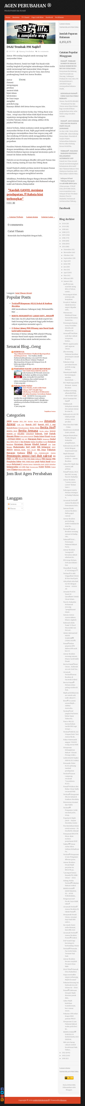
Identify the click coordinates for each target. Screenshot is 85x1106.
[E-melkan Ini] (8, 203)
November (68, 252)
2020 (64, 226)
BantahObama (12, 428)
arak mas (20, 425)
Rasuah (9, 464)
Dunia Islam (39, 436)
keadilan (39, 442)
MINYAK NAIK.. (20, 450)
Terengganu (34, 467)
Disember (67, 250)
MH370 (10, 450)
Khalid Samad (39, 444)
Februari (67, 278)
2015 (63, 241)
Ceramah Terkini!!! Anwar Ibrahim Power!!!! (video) (70, 935)
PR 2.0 (20, 459)
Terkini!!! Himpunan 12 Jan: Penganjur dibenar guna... (71, 856)
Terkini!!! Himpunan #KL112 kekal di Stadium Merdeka (71, 796)
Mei (65, 270)
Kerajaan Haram (22, 444)
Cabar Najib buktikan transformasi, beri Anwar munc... (69, 1006)
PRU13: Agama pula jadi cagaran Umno (70, 346)
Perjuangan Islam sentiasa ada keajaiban (70, 297)
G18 (23, 439)
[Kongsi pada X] (12, 203)
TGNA (47, 467)
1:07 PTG (12, 51)
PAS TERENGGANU (41, 453)
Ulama (14, 469)
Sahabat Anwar (28, 464)
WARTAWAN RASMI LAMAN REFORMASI (32, 369)
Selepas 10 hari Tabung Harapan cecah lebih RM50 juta (68, 180)
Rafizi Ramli (45, 461)
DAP (46, 434)
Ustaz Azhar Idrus (24, 470)
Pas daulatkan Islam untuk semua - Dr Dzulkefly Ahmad (71, 828)
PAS (29, 452)
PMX (13, 459)
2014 (63, 244)
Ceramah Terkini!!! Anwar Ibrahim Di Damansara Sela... (71, 502)
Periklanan (59, 17)
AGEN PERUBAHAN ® (27, 6)
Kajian (33, 442)
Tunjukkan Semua (50, 411)
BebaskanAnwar (23, 428)
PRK (25, 459)
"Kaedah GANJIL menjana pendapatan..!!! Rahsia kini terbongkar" (25, 194)
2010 (63, 1058)
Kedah (45, 442)
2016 (63, 238)
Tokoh (53, 467)
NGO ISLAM (31, 450)
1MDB (9, 421)
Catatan (12, 504)
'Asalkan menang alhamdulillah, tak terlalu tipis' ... (71, 393)
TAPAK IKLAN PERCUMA (68, 27)
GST (26, 439)
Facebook (49, 17)
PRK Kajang (47, 459)
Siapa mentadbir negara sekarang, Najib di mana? (70, 977)
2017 (63, 235)
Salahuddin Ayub (38, 464)
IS (19, 442)
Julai (65, 264)
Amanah (50, 421)
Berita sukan (44, 431)
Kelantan (52, 442)
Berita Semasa (28, 430)
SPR (20, 467)
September (68, 258)
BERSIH (53, 431)
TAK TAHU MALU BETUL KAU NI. (35, 371)
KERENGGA (19, 352)
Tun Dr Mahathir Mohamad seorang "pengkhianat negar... (69, 607)
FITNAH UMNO (14, 439)
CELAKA (20, 434)
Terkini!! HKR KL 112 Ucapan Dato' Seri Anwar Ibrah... (71, 734)
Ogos (66, 261)
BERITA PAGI (12, 431)
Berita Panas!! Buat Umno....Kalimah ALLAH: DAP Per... (70, 666)
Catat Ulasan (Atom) (23, 293)
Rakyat (53, 461)
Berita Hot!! (48, 427)
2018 (63, 232)
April (66, 273)
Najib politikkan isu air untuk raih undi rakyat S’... (71, 695)
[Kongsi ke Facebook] (14, 203)
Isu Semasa (25, 442)
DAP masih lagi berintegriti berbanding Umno (71, 943)
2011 (63, 1056)
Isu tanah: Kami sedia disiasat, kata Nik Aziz (69, 927)
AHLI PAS (23, 421)
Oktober (67, 255)
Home (8, 17)
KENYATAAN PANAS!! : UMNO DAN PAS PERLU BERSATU (69, 95)
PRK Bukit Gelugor (34, 459)
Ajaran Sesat (38, 421)
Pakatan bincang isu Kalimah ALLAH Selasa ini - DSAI (71, 985)
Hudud (53, 439)
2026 (64, 224)
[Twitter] (2, 1092)
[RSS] (2, 1100)
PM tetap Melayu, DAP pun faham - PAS (70, 562)
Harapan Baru (35, 439)
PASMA (53, 453)
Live (49, 444)
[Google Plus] (2, 1096)
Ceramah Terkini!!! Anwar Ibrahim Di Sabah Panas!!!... (71, 909)
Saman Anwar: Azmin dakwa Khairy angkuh (69, 617)
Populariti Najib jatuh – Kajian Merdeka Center (70, 820)
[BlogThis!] (10, 203)
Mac (65, 275)
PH (54, 456)
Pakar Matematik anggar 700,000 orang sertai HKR (70, 742)
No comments (43, 51)
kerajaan (10, 444)
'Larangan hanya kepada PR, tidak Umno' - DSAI (70, 875)
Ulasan (12, 508)
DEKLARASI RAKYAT (26, 436)
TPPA (9, 470)
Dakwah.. (39, 434)
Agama (15, 421)
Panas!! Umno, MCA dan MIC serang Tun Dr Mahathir (70, 474)
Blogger (69, 1090)
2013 (63, 247)
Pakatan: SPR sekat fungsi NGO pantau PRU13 (70, 1016)
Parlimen (21, 453)
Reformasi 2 (17, 464)
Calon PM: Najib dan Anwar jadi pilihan (70, 466)
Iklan (8, 442)
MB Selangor (43, 447)
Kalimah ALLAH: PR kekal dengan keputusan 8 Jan (70, 448)
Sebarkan (52, 464)
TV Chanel (25, 17)
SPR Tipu (25, 467)
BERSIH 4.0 (11, 434)
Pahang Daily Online (23, 386)
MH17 (54, 447)
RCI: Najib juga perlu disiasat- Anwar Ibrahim (71, 385)
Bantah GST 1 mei (47, 425)
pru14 (37, 461)
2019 (63, 229)
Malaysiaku (19, 447)
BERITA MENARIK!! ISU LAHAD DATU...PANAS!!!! (33, 316)
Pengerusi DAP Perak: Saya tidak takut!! (70, 901)
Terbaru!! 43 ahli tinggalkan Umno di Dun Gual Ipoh (71, 575)
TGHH (41, 467)
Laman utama (32, 217)
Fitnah (47, 436)
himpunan (46, 439)
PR (16, 458)
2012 (63, 1053)
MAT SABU (31, 447)
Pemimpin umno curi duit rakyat (29, 456)
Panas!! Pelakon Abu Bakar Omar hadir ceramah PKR (71, 789)
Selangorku (12, 467)
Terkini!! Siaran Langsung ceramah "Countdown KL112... (69, 779)
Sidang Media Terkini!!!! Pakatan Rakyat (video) (71, 883)
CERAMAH (30, 434)
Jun (65, 267)
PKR (9, 458)
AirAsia (30, 421)
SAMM (47, 464)
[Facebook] (2, 1089)
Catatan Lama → (48, 217)
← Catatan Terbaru (15, 217)
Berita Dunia (35, 428)
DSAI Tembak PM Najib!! (24, 47)
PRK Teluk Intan (28, 462)
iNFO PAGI (14, 442)
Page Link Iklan (37, 17)
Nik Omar (41, 450)
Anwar (11, 424)
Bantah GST (31, 425)
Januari (66, 281)
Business (16, 17)
